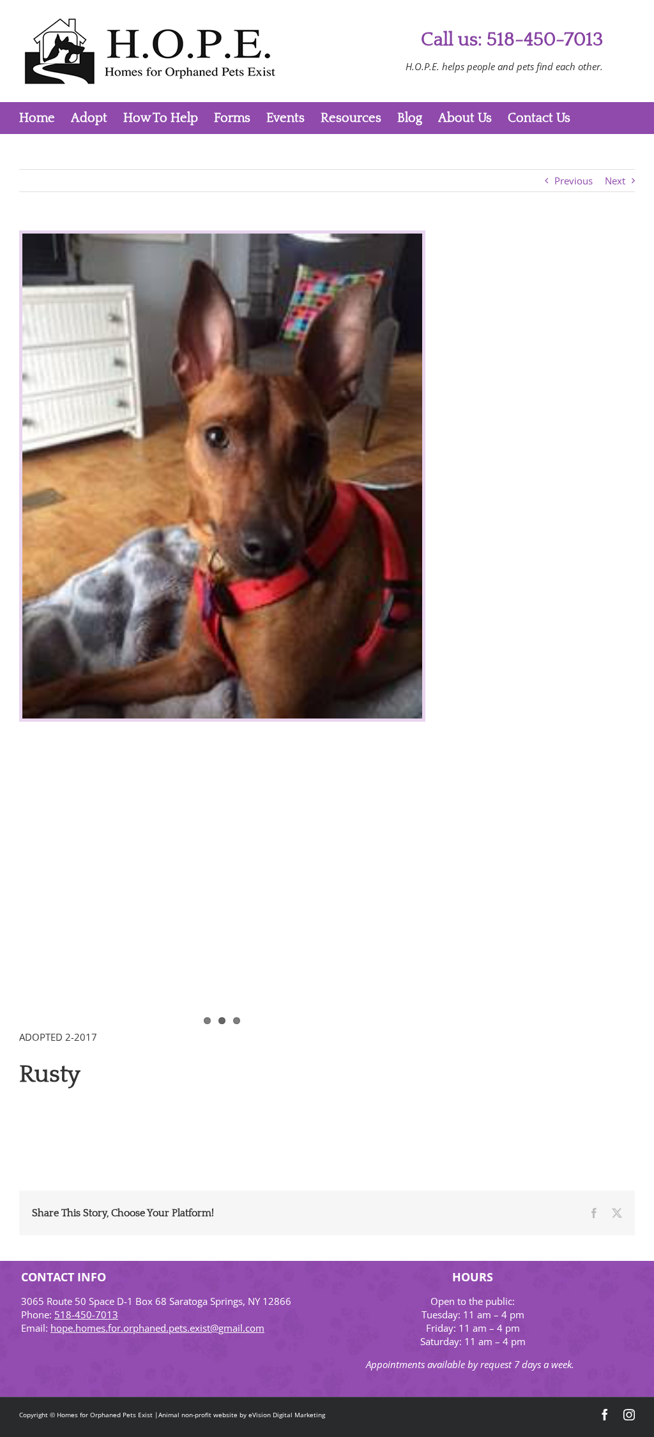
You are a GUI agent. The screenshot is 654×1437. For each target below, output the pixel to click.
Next (615, 180)
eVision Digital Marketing (286, 1414)
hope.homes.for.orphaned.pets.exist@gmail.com (157, 1328)
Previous (573, 180)
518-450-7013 (86, 1314)
